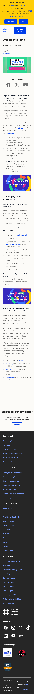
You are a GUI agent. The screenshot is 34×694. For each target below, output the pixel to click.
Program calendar (9, 462)
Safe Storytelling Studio (11, 517)
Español (23, 21)
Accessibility (10, 21)
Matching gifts (8, 574)
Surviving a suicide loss (11, 481)
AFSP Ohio (7, 54)
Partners (6, 534)
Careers (5, 513)
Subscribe (17, 425)
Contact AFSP (8, 550)
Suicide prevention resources (13, 494)
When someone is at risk (12, 485)
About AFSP (7, 509)
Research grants (8, 521)
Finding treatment (9, 489)
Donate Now (20, 30)
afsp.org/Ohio (13, 133)
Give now (6, 565)
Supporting (10, 377)
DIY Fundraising (8, 603)
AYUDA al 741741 (17, 16)
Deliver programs (9, 449)
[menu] (29, 30)
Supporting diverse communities (14, 498)
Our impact (7, 529)
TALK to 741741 (25, 5)
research (22, 360)
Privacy (5, 546)
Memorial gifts (8, 591)
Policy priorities (8, 525)
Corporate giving (9, 578)
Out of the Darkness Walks (12, 561)
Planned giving (8, 582)
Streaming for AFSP (10, 595)
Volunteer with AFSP (10, 458)
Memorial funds (8, 586)
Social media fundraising (12, 599)
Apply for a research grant (12, 453)
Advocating (10, 369)
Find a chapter (8, 441)
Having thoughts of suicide (12, 473)
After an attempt (9, 477)
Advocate (6, 445)
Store (5, 542)
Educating (9, 364)
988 (12, 5)
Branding (6, 538)
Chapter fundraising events (12, 570)
